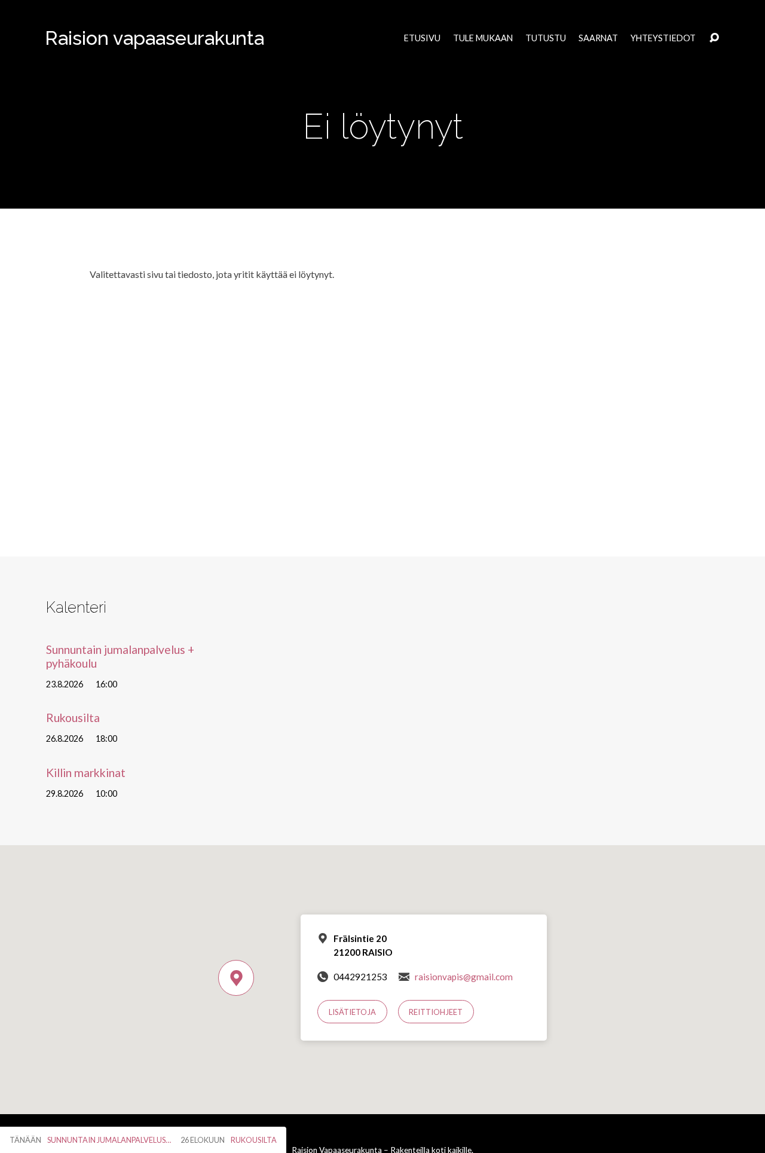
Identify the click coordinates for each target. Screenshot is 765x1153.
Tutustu (545, 38)
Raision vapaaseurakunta (154, 38)
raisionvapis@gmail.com (464, 976)
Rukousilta (73, 717)
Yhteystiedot (663, 38)
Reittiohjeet (436, 1012)
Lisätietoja (352, 1012)
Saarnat (598, 38)
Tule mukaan (483, 38)
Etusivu (422, 38)
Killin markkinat (86, 772)
